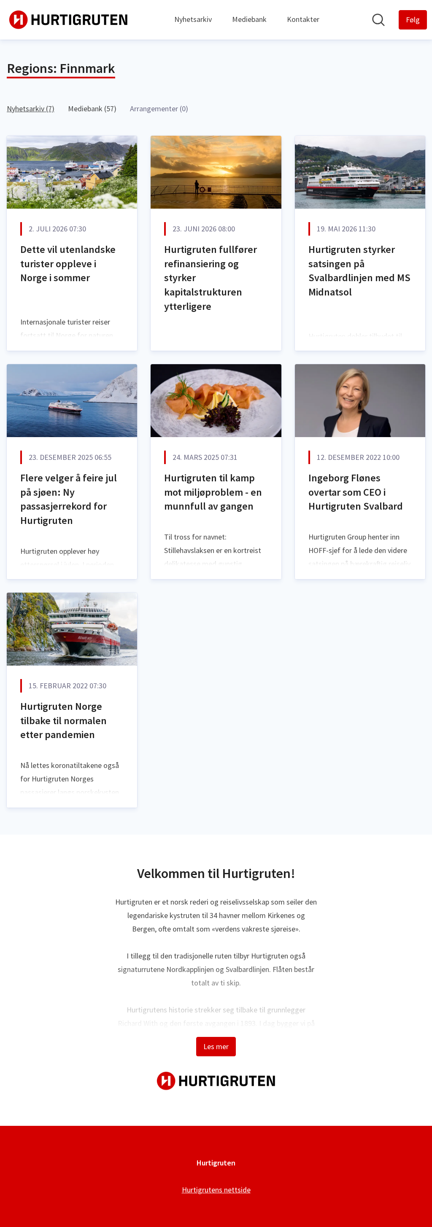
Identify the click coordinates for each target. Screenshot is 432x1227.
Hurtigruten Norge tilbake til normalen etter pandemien (63, 720)
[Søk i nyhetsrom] (378, 20)
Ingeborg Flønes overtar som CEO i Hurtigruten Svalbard (355, 492)
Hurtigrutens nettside (216, 1190)
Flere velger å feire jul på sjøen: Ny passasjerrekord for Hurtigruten (68, 499)
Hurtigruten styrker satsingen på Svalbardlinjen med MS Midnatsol (359, 270)
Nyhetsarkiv (193, 19)
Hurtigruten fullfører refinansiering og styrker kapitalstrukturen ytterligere (210, 277)
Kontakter (303, 19)
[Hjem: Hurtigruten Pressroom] (68, 20)
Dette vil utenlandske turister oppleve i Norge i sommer (68, 263)
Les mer (216, 1046)
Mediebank (249, 19)
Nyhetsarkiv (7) (30, 108)
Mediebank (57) (92, 108)
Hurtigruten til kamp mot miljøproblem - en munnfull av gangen (213, 492)
